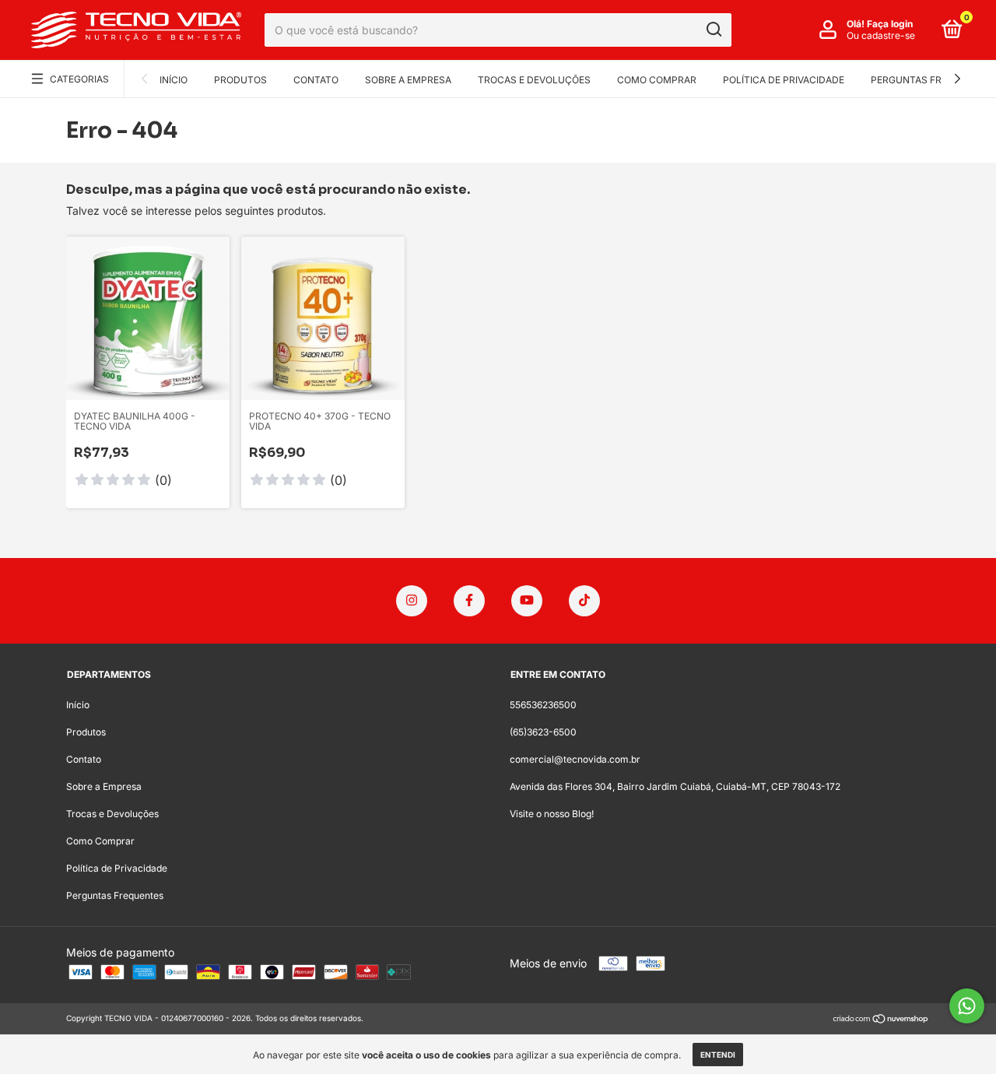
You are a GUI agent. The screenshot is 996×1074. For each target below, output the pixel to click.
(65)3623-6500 (543, 732)
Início (174, 80)
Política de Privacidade (783, 80)
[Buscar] (713, 30)
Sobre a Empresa (408, 80)
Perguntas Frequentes (931, 80)
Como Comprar (656, 80)
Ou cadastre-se (881, 35)
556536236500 (543, 705)
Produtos (240, 80)
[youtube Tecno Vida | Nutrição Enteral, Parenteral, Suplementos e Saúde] (526, 600)
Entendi (717, 1054)
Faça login (890, 24)
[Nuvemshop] (881, 1020)
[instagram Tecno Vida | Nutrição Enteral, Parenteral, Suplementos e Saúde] (411, 600)
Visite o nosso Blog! (552, 814)
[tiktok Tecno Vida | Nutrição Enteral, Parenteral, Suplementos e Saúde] (584, 600)
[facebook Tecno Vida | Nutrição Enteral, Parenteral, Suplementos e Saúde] (469, 600)
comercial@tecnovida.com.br (575, 759)
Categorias (79, 79)
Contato (315, 80)
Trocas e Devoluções (534, 80)
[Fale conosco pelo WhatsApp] (966, 1005)
